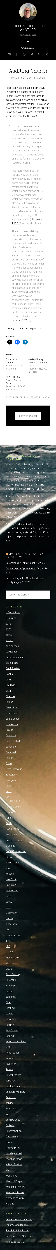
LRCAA (9, 952)
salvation (10, 1080)
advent (9, 640)
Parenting (11, 980)
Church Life (26, 397)
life (7, 929)
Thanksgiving (13, 1147)
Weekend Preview (15, 1186)
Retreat (10, 1058)
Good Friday (12, 829)
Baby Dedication (14, 657)
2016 (8, 623)
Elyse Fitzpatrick (14, 769)
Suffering (10, 1125)
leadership (11, 924)
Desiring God (41, 397)
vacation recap (14, 1158)
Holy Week (11, 884)
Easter (9, 757)
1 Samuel (11, 618)
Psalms (10, 1024)
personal (10, 996)
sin (7, 1114)
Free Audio (11, 812)
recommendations (16, 1041)
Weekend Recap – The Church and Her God (37, 362)
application (12, 651)
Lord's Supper (13, 935)
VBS (8, 1170)
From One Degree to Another (28, 28)
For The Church (14, 806)
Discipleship (12, 752)
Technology (12, 1136)
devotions (11, 746)
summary (11, 116)
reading (10, 1035)
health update (13, 862)
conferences (12, 718)
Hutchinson (12, 890)
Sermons (11, 1097)
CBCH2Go (11, 685)
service (10, 1103)
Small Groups (13, 1119)
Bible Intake (12, 662)
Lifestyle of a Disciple (17, 1224)
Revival (9, 1069)
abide (9, 634)
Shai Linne (11, 1108)
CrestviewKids (13, 741)
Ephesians (11, 774)
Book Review (13, 668)
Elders (9, 763)
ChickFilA (15, 801)
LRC (8, 946)
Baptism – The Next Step (19, 1236)
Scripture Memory (15, 1091)
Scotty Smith (13, 1086)
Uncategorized (14, 1153)
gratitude (10, 845)
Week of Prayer (14, 1181)
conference (12, 713)
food (8, 797)
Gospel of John (14, 840)
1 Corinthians (13, 612)
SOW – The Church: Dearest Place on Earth (15, 380)
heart (8, 868)
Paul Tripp (11, 985)
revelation (11, 1063)
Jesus (9, 901)
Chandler (10, 696)
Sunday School (14, 1130)
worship (10, 1203)
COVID (9, 729)
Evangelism (12, 780)
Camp (9, 679)
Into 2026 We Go (15, 1241)
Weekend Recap (15, 1192)
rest (8, 1047)
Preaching (11, 1019)
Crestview (11, 735)
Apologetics (12, 646)
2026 (8, 629)
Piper (8, 1002)
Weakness (11, 1175)
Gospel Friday (13, 834)
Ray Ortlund (12, 1030)
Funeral (10, 817)
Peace (9, 991)
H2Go (9, 856)
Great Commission (16, 851)
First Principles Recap (17, 1230)
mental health (13, 957)
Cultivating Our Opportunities (21, 568)
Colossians (12, 707)
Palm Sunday (13, 974)
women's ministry (15, 1198)
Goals (9, 823)
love (8, 940)
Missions (10, 963)
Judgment (11, 912)
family (9, 791)
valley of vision (14, 1164)
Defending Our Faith (16, 562)
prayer (9, 1013)
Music (9, 968)
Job (8, 907)
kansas (9, 918)
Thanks (9, 1142)
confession (12, 724)
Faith (8, 785)
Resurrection (12, 1052)
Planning (10, 1007)
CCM (8, 690)
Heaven (10, 873)
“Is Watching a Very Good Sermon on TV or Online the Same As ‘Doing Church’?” (28, 108)
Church (9, 701)
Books (9, 674)
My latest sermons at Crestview (24, 555)
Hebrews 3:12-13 (21, 320)
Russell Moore (13, 1075)
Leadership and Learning (19, 1219)
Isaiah (9, 896)
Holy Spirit (11, 879)
